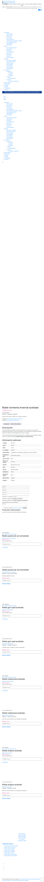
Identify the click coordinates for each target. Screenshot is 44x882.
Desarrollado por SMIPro (23, 880)
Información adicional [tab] (15, 424)
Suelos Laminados (22, 835)
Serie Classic (9, 35)
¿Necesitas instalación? (7, 500)
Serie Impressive (10, 39)
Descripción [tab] (6, 424)
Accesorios (7, 70)
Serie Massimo (10, 67)
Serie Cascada (10, 63)
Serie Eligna (9, 38)
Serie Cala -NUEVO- (11, 61)
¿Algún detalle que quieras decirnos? (10, 502)
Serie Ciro (9, 53)
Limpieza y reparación (14, 81)
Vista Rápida (5, 547)
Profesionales (7, 88)
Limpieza (9, 79)
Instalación (9, 71)
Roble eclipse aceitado (7, 753)
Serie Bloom (9, 49)
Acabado (9, 77)
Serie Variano (5, 605)
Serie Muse (9, 45)
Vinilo (6, 46)
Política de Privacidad (30, 879)
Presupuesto (7, 83)
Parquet (6, 58)
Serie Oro (9, 56)
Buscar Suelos (8, 82)
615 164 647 (12, 1)
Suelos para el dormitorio (10, 847)
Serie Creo (9, 36)
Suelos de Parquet (18, 418)
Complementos (12, 78)
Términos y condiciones (12, 880)
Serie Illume (9, 54)
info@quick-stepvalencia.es (9, 2)
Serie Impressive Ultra (11, 42)
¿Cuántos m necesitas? (7, 496)
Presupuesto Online (22, 840)
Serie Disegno (10, 64)
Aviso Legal (22, 879)
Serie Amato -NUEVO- (11, 60)
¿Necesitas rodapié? (6, 498)
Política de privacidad (18, 507)
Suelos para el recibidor (10, 850)
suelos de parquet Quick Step (12, 420)
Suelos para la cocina (9, 852)
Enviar (24, 507)
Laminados (7, 32)
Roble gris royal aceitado (7, 609)
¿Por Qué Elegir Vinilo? (12, 47)
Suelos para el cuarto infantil (11, 855)
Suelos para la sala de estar (10, 854)
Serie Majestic (10, 43)
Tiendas (6, 86)
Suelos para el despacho (10, 851)
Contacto (7, 89)
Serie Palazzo (10, 68)
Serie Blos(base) (10, 52)
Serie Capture (10, 33)
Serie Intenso (9, 65)
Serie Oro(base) (10, 57)
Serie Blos (9, 50)
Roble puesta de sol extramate (9, 538)
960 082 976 (6, 1)
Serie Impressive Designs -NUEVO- (14, 40)
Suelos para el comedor (10, 848)
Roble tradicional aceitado (8, 681)
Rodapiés (11, 75)
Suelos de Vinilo (22, 836)
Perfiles (10, 74)
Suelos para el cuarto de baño (11, 845)
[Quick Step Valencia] (6, 95)
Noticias (6, 85)
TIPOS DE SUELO (7, 844)
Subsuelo (11, 72)
